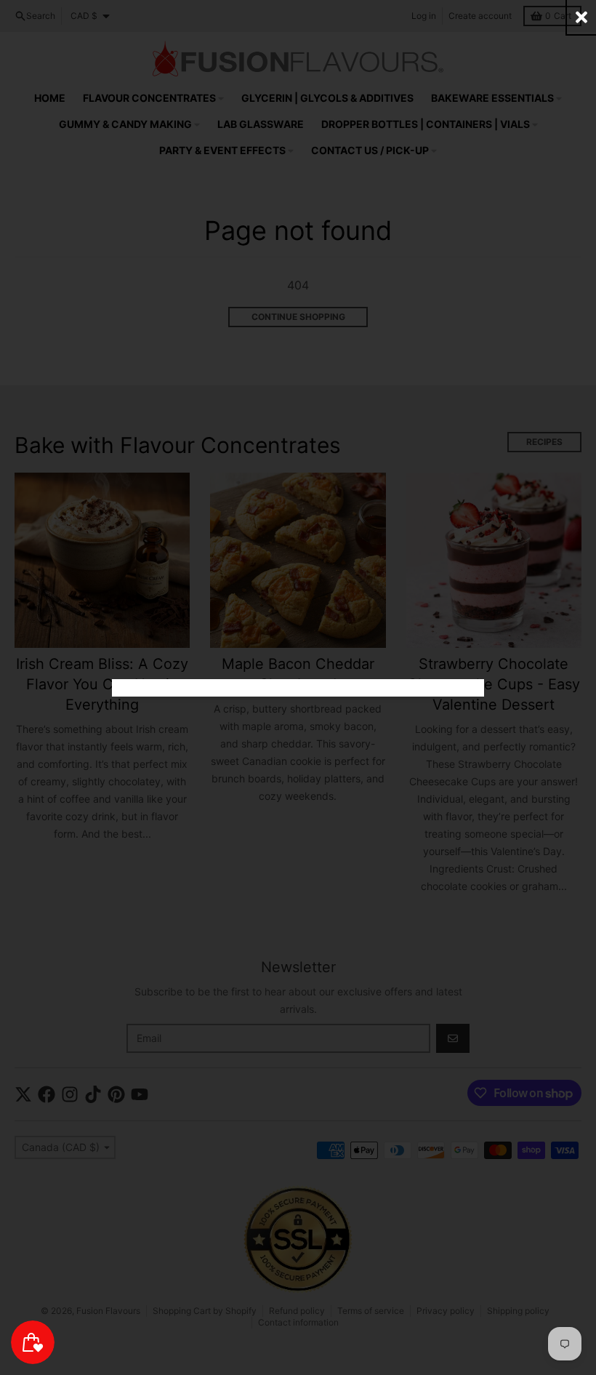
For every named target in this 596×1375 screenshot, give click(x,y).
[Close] (581, 17)
